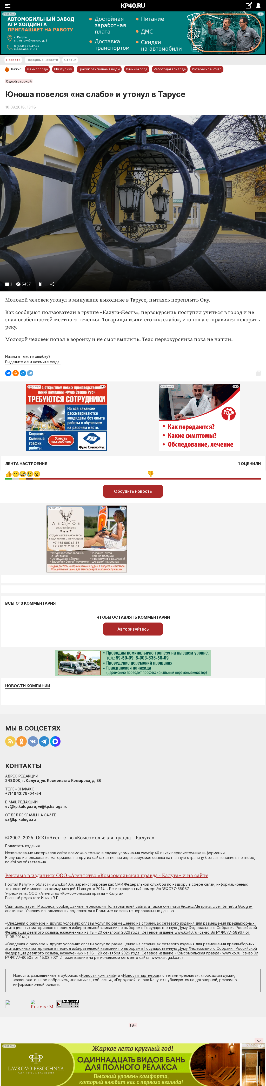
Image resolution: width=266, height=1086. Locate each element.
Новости (13, 60)
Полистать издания (22, 846)
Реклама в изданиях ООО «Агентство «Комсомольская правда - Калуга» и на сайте (106, 875)
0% (8, 473)
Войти (258, 6)
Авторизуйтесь (133, 629)
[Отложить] (40, 284)
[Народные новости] (248, 5)
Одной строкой (19, 81)
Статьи (70, 60)
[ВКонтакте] (8, 373)
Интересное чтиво (207, 69)
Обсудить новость (133, 491)
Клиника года (137, 69)
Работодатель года (170, 69)
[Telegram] (30, 373)
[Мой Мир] (23, 373)
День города (37, 69)
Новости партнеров (141, 975)
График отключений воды (99, 69)
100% (150, 473)
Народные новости (42, 60)
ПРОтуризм (63, 69)
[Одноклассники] (15, 373)
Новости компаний (27, 686)
